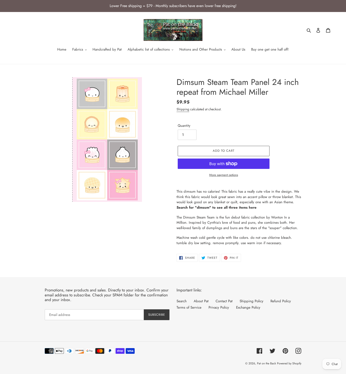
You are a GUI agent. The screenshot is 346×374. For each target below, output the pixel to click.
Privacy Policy (219, 307)
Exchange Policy (248, 307)
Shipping (183, 109)
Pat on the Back (266, 363)
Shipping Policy (251, 301)
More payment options (223, 175)
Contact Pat (224, 301)
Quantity (184, 125)
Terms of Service (189, 307)
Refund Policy (280, 301)
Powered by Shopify (289, 363)
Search (182, 301)
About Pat (201, 301)
